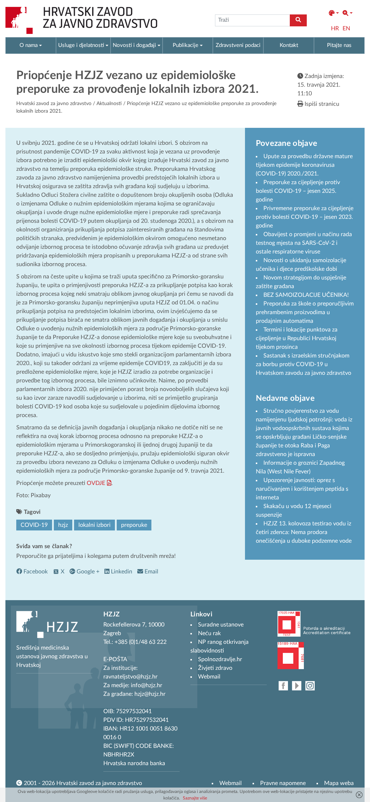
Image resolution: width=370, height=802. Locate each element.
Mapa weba (339, 783)
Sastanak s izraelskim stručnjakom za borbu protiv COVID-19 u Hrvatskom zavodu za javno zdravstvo (303, 364)
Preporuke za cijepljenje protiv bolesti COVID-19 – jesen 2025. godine (298, 191)
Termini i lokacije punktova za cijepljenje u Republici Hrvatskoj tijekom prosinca (296, 338)
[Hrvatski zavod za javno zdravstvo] (81, 20)
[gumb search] (298, 20)
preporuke (134, 525)
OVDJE (96, 483)
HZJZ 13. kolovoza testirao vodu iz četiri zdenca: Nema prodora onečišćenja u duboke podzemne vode (304, 532)
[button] (334, 13)
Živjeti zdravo (215, 668)
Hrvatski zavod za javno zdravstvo (53, 103)
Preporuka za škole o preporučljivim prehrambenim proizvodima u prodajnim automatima (305, 312)
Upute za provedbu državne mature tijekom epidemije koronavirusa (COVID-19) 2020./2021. (304, 165)
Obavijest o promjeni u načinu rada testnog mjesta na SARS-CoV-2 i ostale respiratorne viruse (304, 243)
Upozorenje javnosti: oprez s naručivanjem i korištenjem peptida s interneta (302, 488)
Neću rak (209, 633)
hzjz (63, 525)
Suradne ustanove (221, 625)
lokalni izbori (94, 525)
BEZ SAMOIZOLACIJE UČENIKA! (306, 295)
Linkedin (120, 572)
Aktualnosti (109, 103)
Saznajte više (195, 798)
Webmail (230, 783)
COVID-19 (34, 525)
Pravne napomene (283, 783)
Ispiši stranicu (321, 104)
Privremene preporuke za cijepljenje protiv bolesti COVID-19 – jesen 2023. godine (304, 217)
